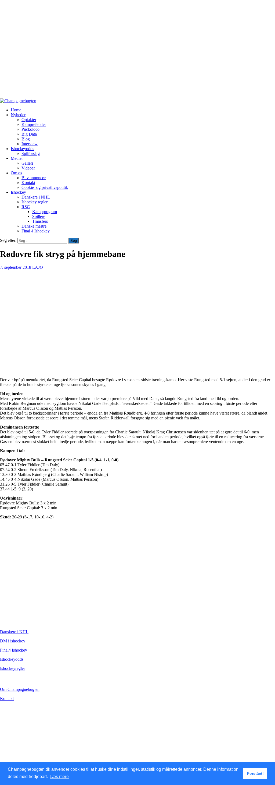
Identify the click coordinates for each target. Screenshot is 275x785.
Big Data (29, 134)
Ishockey (18, 192)
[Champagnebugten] (18, 100)
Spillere (38, 216)
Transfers (40, 221)
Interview (29, 144)
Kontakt (28, 182)
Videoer (28, 168)
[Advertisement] (137, 51)
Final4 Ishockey (13, 650)
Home (16, 110)
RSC (25, 206)
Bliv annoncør (33, 177)
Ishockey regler (34, 202)
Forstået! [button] (255, 773)
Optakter (28, 119)
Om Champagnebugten (19, 689)
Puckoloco (30, 129)
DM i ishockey (12, 641)
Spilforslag (30, 153)
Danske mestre (33, 226)
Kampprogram (44, 211)
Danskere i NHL (35, 197)
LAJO (37, 267)
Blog (25, 139)
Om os (16, 173)
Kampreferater (33, 124)
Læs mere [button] (59, 776)
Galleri (27, 163)
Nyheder (18, 114)
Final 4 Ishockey (35, 231)
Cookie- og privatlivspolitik (44, 187)
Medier (17, 158)
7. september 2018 (15, 267)
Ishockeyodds (22, 148)
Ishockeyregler (12, 668)
